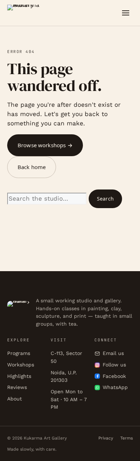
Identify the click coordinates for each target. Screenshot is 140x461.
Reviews (17, 387)
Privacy (105, 438)
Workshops (20, 365)
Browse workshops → (45, 145)
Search (105, 198)
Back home (32, 167)
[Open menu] (125, 13)
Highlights (19, 376)
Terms (126, 438)
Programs (18, 353)
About (14, 399)
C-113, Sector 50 (66, 357)
